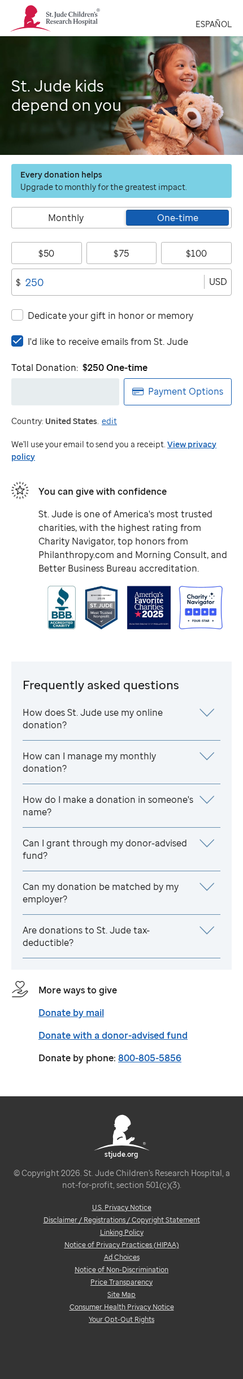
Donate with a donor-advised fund (113, 1035)
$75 (121, 253)
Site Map (121, 1294)
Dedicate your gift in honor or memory (110, 315)
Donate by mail (71, 1012)
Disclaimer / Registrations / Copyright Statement (122, 1220)
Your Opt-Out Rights (121, 1319)
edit (109, 421)
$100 (196, 253)
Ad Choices (122, 1257)
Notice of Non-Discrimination (121, 1269)
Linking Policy (122, 1232)
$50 (46, 253)
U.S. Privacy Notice (121, 1207)
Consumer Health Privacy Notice (122, 1307)
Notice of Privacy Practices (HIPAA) (121, 1245)
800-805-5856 (149, 1058)
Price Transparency (121, 1282)
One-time (177, 217)
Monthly (66, 217)
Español (214, 24)
